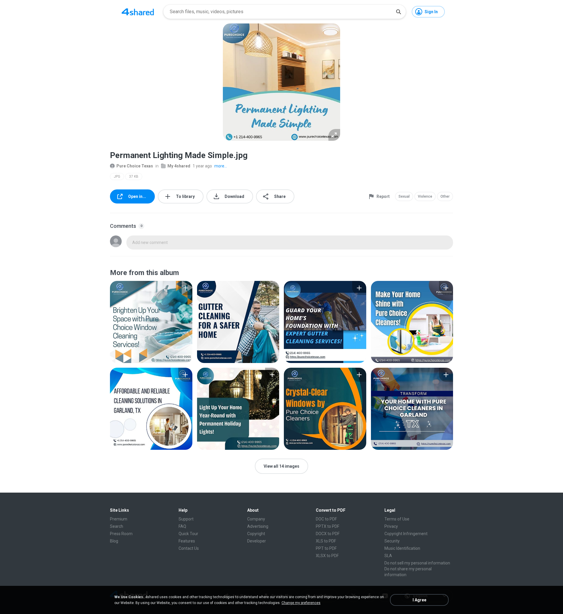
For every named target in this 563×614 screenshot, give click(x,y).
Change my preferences (301, 603)
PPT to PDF (326, 548)
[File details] (151, 322)
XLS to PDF (326, 541)
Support (186, 519)
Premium (118, 519)
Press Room (121, 533)
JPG (117, 176)
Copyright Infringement (406, 533)
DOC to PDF (326, 519)
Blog (114, 541)
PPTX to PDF (327, 526)
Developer (256, 541)
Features (187, 541)
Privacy (391, 526)
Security (392, 541)
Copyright (256, 533)
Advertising (257, 526)
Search (116, 526)
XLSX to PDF (327, 555)
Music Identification (402, 548)
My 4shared (178, 166)
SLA (388, 555)
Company (256, 519)
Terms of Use (396, 519)
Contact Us (189, 548)
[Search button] (398, 12)
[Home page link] (138, 12)
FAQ (182, 526)
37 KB (133, 176)
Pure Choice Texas (134, 166)
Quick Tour (188, 533)
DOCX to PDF (328, 533)
